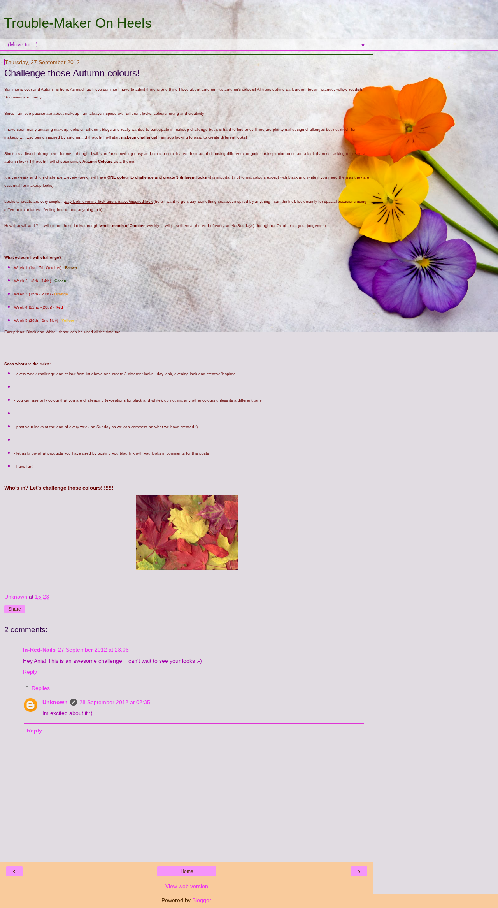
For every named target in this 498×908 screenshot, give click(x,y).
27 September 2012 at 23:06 (93, 649)
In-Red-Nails (39, 649)
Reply (30, 672)
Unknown (55, 702)
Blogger (201, 900)
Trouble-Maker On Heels (78, 23)
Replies (41, 688)
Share (14, 609)
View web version (186, 886)
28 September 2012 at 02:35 (114, 702)
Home (187, 871)
